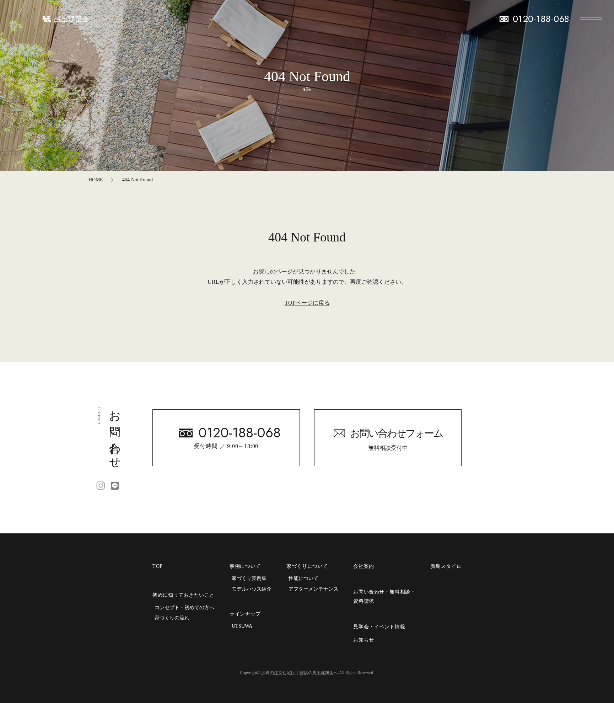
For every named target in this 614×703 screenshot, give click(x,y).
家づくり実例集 (249, 578)
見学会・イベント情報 (379, 626)
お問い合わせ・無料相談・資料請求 (384, 596)
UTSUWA (242, 626)
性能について (303, 578)
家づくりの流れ (172, 618)
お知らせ (363, 640)
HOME (95, 179)
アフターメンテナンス (313, 589)
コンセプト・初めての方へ (184, 607)
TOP (157, 566)
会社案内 (363, 566)
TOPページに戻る (307, 303)
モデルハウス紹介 (251, 589)
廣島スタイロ (446, 566)
